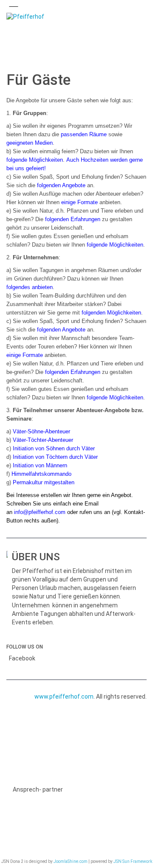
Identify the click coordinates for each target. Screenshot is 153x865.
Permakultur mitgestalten (43, 482)
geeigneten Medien (29, 143)
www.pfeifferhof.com (64, 696)
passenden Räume (84, 134)
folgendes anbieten (29, 287)
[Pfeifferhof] (76, 17)
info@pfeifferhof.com (39, 512)
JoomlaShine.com (71, 861)
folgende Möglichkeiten (34, 160)
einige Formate (79, 202)
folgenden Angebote (62, 185)
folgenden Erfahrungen (72, 219)
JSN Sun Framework (132, 861)
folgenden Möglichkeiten (111, 312)
